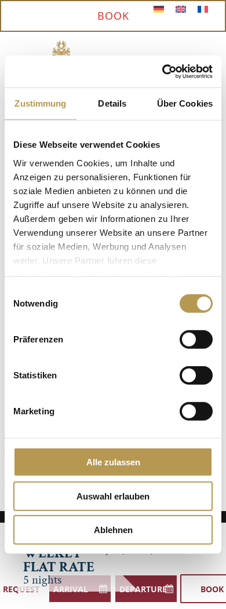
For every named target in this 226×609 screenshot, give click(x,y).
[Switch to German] (159, 9)
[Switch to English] (181, 9)
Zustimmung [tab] (40, 103)
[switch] (196, 339)
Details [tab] (112, 103)
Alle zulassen (113, 462)
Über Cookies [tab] (185, 103)
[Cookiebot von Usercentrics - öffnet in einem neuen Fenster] (162, 71)
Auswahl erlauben (113, 496)
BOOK (113, 16)
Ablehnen (113, 530)
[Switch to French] (203, 9)
